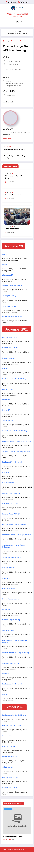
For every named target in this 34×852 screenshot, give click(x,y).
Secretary (7, 41)
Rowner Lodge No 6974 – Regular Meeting (15, 157)
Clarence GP (6, 578)
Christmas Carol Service (13, 195)
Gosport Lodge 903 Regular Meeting (14, 431)
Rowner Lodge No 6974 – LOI (14, 150)
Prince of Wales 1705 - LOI (11, 493)
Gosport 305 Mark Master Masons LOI (14, 524)
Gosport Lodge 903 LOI (10, 348)
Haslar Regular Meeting (10, 503)
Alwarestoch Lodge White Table (14, 177)
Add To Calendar (14, 69)
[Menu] (12, 22)
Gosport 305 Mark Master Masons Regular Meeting (16, 641)
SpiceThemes (28, 849)
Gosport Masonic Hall (17, 13)
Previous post (7, 146)
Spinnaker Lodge (8, 630)
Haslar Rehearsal (8, 483)
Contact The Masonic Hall (13, 836)
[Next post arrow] (29, 156)
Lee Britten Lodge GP (9, 757)
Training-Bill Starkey (9, 296)
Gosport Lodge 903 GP (10, 337)
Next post (6, 153)
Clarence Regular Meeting (11, 620)
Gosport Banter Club (12, 229)
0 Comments (24, 41)
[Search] (17, 21)
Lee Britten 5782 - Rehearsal (12, 462)
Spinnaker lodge (7, 389)
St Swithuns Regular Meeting (12, 557)
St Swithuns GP (7, 609)
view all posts (7, 138)
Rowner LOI (6, 694)
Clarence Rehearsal (9, 588)
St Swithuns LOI (7, 420)
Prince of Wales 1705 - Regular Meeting (15, 653)
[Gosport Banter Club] (17, 216)
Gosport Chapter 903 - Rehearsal (13, 725)
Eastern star (6, 673)
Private (4, 254)
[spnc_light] (21, 22)
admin (9, 173)
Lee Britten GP (7, 400)
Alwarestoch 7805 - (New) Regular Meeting (16, 441)
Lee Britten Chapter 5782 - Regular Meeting (17, 535)
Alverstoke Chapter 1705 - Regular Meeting (16, 452)
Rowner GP (6, 410)
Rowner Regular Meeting (10, 599)
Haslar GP (5, 472)
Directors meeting (8, 358)
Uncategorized (7, 809)
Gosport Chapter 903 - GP (11, 663)
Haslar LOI (5, 368)
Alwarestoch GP (7, 275)
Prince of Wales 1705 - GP (11, 514)
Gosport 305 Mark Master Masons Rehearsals (13, 546)
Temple (8, 81)
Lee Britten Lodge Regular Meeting (14, 379)
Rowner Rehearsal (8, 568)
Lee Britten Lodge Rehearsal (12, 316)
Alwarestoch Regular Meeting (12, 285)
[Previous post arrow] (29, 148)
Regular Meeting (11, 95)
